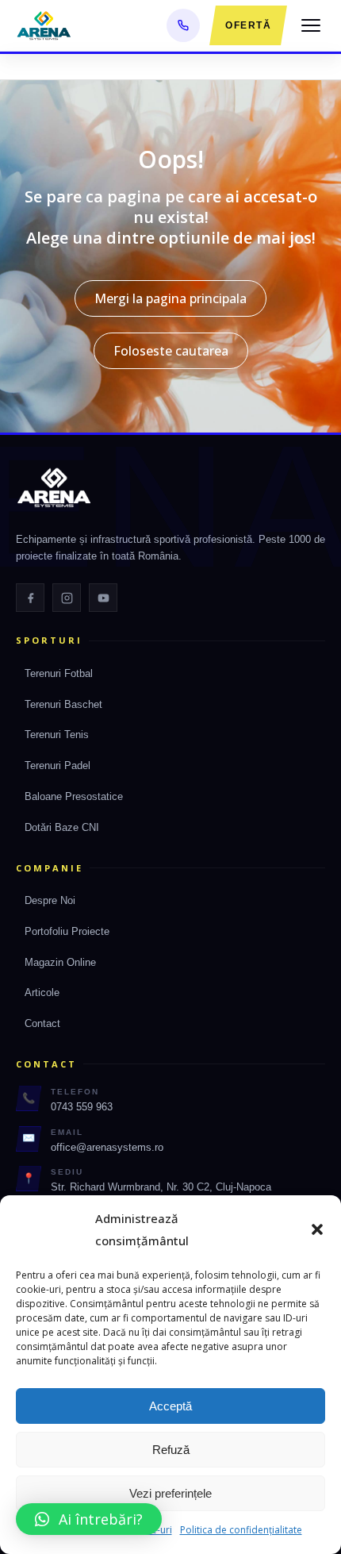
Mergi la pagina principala (170, 298)
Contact (42, 1023)
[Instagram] (66, 597)
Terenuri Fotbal (59, 673)
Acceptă (170, 1406)
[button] (317, 1229)
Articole (42, 992)
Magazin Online (60, 962)
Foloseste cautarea (170, 351)
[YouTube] (103, 597)
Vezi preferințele (170, 1493)
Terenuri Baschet (63, 704)
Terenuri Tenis (57, 734)
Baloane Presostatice (74, 796)
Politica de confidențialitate (241, 1530)
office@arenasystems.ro (107, 1147)
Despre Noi (50, 900)
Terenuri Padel (57, 765)
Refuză (171, 1449)
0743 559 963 (82, 1107)
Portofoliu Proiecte (67, 931)
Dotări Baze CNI (62, 827)
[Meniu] (311, 25)
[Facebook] (30, 597)
